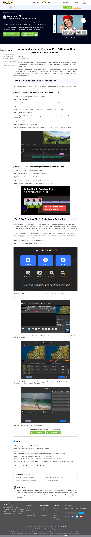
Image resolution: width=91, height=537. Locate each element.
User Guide (56, 520)
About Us (55, 508)
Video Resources (44, 510)
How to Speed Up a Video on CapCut (26, 480)
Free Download (9, 34)
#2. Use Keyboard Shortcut (9, 61)
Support (77, 2)
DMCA (49, 526)
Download (68, 7)
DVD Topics (43, 508)
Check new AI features (11, 37)
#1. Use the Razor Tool (8, 58)
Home (4, 12)
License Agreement (41, 526)
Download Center (67, 2)
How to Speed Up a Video (52, 480)
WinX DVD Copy (30, 513)
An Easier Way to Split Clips (9, 65)
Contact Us (56, 513)
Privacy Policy (31, 526)
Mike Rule (20, 56)
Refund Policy (55, 526)
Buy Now (77, 7)
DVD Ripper (35, 2)
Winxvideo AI (45, 2)
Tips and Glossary (44, 515)
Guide (51, 7)
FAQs (3, 68)
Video (8, 12)
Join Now (81, 513)
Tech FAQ (55, 517)
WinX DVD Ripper (30, 510)
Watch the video (71, 37)
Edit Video (13, 12)
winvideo (16, 7)
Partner (55, 510)
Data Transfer (55, 2)
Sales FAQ (56, 515)
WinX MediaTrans (30, 515)
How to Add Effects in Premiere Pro (25, 477)
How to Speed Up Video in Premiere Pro (56, 477)
